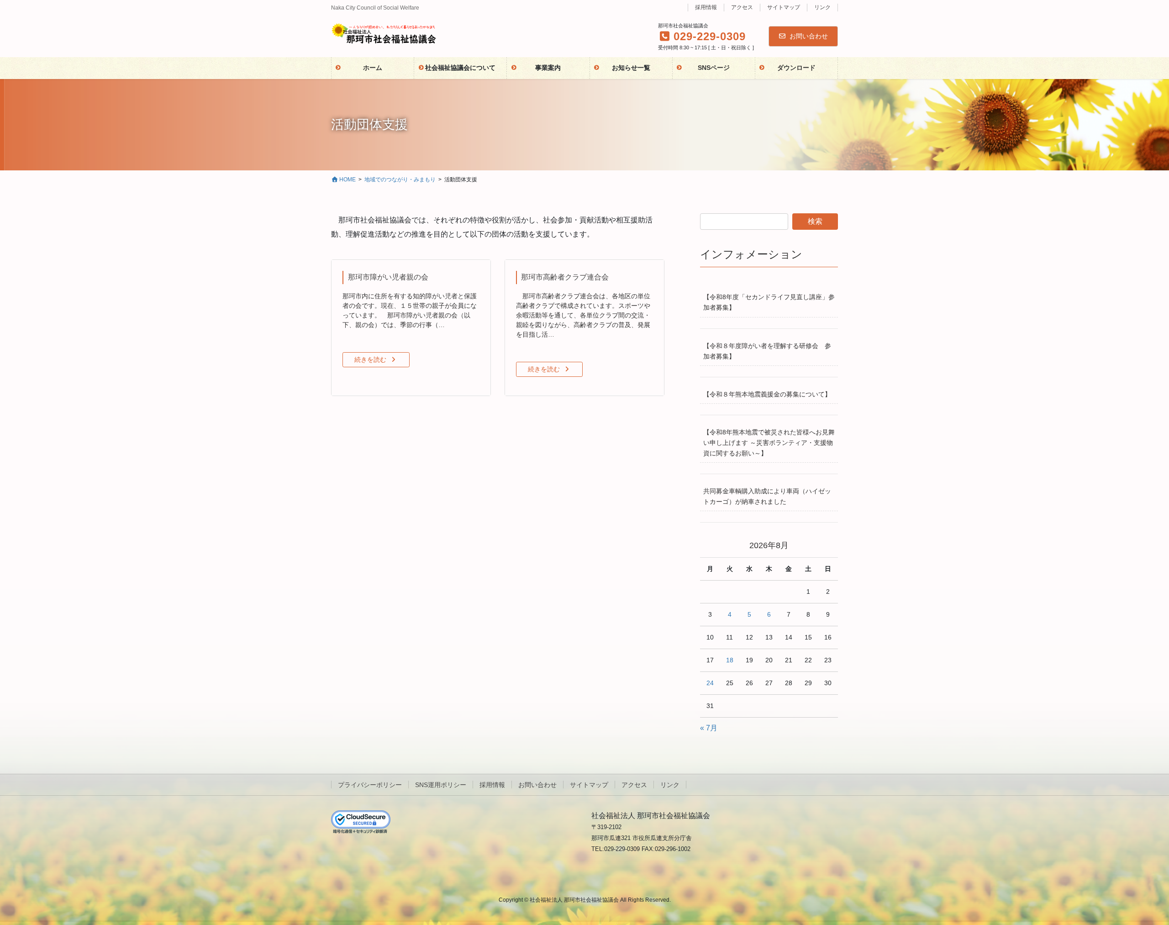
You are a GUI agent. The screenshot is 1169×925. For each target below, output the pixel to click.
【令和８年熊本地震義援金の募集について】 (767, 394)
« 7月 (708, 728)
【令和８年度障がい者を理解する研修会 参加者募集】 (767, 351)
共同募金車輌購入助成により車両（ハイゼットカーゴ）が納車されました (767, 496)
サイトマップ (783, 7)
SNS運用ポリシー (440, 784)
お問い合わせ (809, 36)
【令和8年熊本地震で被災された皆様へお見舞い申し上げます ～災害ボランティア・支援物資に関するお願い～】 (769, 442)
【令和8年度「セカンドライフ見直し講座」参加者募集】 (769, 302)
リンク (822, 7)
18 (729, 660)
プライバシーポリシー (370, 784)
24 (710, 683)
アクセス (742, 7)
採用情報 (706, 7)
